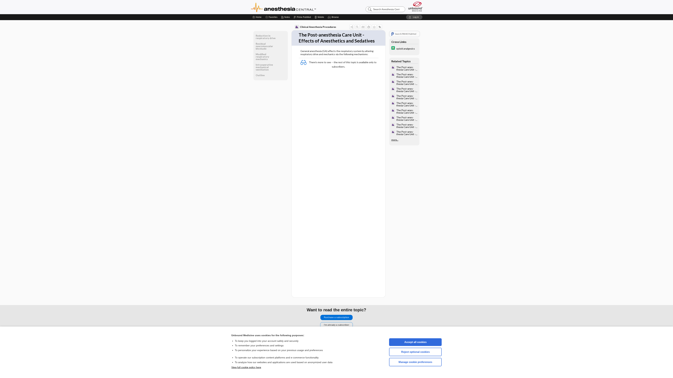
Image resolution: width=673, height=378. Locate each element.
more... (394, 139)
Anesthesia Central (294, 7)
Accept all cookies (415, 342)
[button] (334, 17)
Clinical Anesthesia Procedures (318, 26)
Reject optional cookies (415, 351)
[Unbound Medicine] (415, 6)
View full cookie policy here (246, 367)
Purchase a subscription (336, 317)
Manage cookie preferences (415, 361)
